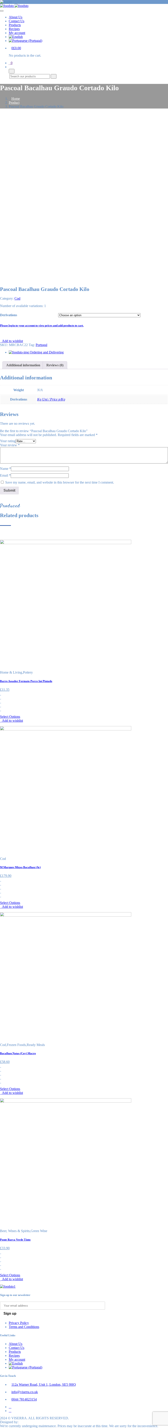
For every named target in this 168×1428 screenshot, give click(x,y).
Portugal (41, 345)
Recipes (14, 29)
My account (17, 33)
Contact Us (16, 21)
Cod (17, 298)
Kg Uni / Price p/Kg (51, 399)
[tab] (23, 365)
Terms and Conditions (24, 1327)
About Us (15, 17)
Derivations (8, 315)
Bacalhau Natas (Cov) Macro (18, 1053)
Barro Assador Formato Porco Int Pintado (26, 681)
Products (15, 25)
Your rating (8, 441)
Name (5, 468)
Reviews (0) (54, 365)
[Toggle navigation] (2, 11)
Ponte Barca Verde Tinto (15, 1239)
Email (5, 475)
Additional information (23, 365)
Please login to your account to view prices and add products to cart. (42, 325)
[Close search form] (11, 71)
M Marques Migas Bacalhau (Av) (20, 867)
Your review (10, 445)
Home (15, 98)
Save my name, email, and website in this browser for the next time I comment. (59, 482)
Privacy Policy (19, 1323)
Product (14, 102)
